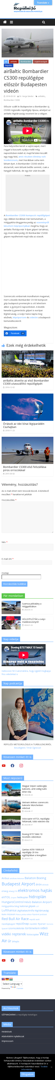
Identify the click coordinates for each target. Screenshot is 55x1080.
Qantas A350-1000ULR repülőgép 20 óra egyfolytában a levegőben (34, 852)
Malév (4, 914)
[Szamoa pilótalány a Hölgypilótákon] (11, 602)
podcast (43, 914)
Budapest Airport (18, 884)
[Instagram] (21, 765)
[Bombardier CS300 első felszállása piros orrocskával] (27, 438)
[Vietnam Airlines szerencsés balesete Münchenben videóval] (11, 801)
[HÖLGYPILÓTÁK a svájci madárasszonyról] (11, 617)
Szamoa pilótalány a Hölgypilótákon (31, 605)
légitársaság (42, 910)
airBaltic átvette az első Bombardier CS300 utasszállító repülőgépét (26, 382)
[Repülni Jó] (27, 3)
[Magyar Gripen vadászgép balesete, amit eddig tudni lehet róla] (11, 784)
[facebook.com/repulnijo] (12, 960)
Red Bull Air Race (15, 918)
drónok (45, 885)
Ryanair (42, 923)
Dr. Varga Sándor (26, 96)
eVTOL (6, 897)
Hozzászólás (9, 499)
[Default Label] (21, 960)
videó (44, 928)
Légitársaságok (40, 61)
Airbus (5, 878)
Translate (19, 988)
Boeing (41, 878)
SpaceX (5, 928)
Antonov (20, 878)
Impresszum (7, 1041)
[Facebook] (12, 765)
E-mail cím (7, 558)
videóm (34, 317)
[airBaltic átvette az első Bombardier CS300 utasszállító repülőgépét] (27, 352)
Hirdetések (7, 1031)
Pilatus (18, 914)
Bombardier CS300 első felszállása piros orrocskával (24, 468)
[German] (7, 979)
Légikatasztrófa (25, 910)
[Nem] (51, 1067)
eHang (5, 891)
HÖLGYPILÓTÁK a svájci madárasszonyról (33, 620)
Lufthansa (9, 910)
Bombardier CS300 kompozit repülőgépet (28, 215)
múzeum (11, 914)
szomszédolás (16, 928)
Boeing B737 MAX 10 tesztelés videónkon (32, 835)
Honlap (5, 572)
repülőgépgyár (8, 924)
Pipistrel (35, 914)
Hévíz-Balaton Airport (38, 902)
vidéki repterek (14, 934)
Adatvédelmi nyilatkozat (13, 1036)
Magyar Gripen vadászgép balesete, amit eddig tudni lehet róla (34, 789)
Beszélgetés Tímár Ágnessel (27, 747)
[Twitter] (3, 765)
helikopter (22, 897)
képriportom (19, 317)
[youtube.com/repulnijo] (3, 960)
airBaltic (13, 61)
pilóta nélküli (26, 914)
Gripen (13, 897)
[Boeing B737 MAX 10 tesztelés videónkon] (11, 832)
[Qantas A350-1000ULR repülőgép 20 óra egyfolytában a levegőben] (11, 848)
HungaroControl (13, 902)
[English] (3, 979)
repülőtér (33, 924)
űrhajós (15, 941)
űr (9, 941)
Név (4, 542)
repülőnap (22, 923)
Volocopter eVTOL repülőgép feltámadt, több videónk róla (36, 820)
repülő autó (34, 919)
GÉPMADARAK (9, 1014)
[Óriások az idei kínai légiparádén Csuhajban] (27, 395)
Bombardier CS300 (12, 100)
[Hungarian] (11, 979)
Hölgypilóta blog (10, 906)
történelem (32, 928)
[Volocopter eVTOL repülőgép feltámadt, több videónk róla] (11, 817)
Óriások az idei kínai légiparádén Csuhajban (23, 425)
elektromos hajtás (35, 890)
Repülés (8, 65)
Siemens (49, 924)
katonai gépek (27, 906)
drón (39, 884)
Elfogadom (27, 1074)
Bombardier (26, 61)
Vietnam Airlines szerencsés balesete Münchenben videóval (35, 805)
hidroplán (37, 896)
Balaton (30, 878)
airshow (13, 878)
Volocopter (33, 934)
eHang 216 (13, 891)
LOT (37, 906)
